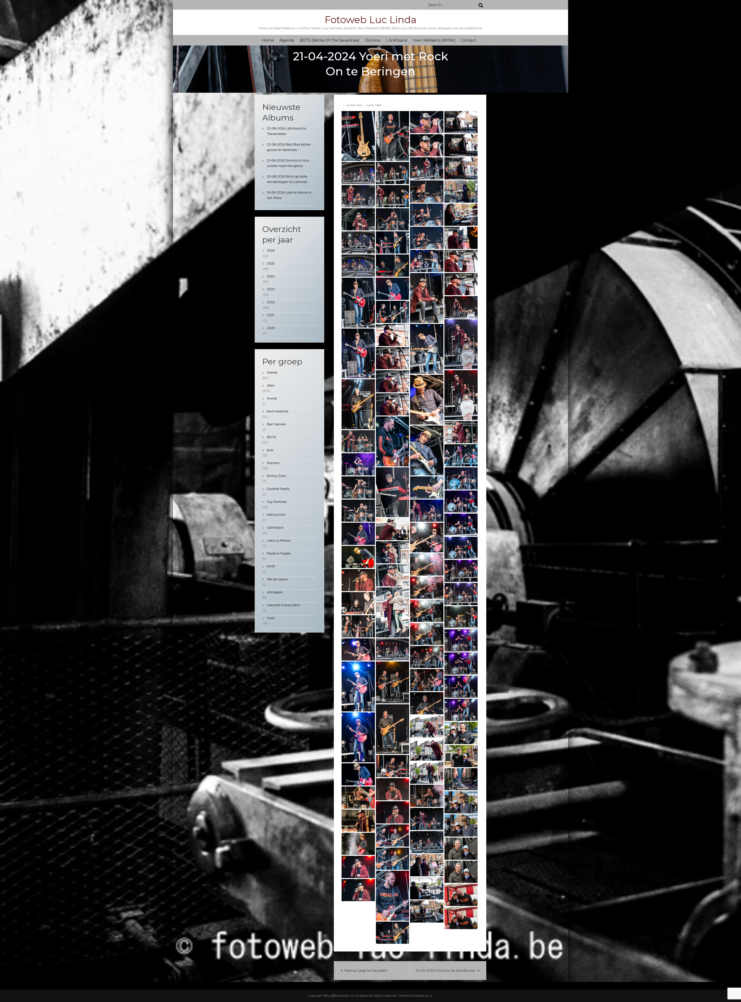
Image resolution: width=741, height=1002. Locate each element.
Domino (373, 40)
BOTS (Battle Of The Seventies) (329, 40)
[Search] (478, 5)
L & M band (396, 40)
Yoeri (378, 105)
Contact (468, 40)
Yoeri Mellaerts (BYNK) (434, 40)
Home (268, 40)
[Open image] (358, 136)
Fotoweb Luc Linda (371, 20)
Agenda (286, 40)
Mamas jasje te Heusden (365, 970)
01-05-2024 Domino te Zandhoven (446, 970)
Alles (370, 105)
